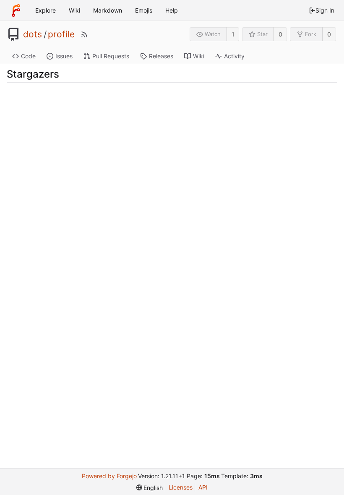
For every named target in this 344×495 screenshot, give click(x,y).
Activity (234, 56)
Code (28, 56)
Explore (45, 10)
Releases (161, 56)
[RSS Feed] (84, 34)
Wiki (74, 10)
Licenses (181, 487)
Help (171, 10)
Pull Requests (110, 56)
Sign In (324, 10)
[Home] (16, 10)
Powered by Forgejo (109, 475)
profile (61, 34)
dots (32, 34)
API (203, 487)
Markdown (107, 10)
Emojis (143, 10)
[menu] (149, 487)
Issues (64, 56)
